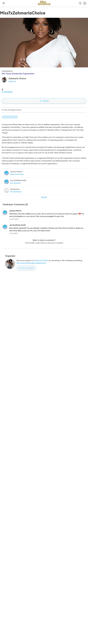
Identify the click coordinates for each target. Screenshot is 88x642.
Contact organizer (26, 268)
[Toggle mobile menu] (4, 3)
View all (44, 197)
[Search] (80, 3)
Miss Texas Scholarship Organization (31, 263)
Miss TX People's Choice (12, 110)
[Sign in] (84, 3)
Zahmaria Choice (41, 260)
